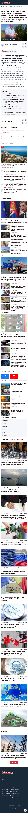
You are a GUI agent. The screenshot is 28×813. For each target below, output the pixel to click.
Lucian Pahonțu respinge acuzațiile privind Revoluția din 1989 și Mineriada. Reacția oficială (19, 228)
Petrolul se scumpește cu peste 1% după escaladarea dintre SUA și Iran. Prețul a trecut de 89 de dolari (12, 626)
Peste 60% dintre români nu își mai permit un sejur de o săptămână (18, 385)
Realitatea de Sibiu (5, 791)
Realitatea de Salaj (5, 795)
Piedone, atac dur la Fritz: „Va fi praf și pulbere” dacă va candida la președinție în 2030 (19, 294)
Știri (6, 6)
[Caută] (21, 2)
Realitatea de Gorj (14, 800)
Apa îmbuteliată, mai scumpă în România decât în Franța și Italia (13, 679)
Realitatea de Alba (15, 793)
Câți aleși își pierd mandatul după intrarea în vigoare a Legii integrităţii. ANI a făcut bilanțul (18, 308)
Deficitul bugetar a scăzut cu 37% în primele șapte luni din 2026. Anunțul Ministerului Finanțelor (14, 598)
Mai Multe (14, 762)
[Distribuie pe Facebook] (25, 44)
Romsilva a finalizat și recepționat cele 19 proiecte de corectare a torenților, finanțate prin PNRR (19, 251)
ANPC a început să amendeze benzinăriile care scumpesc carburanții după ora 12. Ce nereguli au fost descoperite (13, 544)
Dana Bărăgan (23, 753)
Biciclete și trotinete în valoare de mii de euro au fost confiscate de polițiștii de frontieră (12, 464)
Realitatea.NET (4, 787)
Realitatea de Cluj (5, 789)
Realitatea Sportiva (12, 787)
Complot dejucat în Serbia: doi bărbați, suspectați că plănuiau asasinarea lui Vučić (14, 221)
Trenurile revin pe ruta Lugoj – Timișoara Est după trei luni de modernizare (13, 108)
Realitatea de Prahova (6, 793)
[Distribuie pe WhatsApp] (22, 47)
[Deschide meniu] (25, 2)
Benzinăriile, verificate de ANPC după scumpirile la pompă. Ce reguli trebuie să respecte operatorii (15, 95)
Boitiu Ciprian (13, 44)
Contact (3, 777)
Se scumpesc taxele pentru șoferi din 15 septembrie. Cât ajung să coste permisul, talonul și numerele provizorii (18, 357)
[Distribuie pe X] (25, 47)
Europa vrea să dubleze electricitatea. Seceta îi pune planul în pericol (12, 490)
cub (8, 130)
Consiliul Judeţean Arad (17, 130)
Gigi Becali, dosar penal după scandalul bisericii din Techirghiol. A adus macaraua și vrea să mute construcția (18, 301)
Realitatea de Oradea (6, 800)
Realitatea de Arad (22, 460)
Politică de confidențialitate (20, 777)
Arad (3, 130)
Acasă (3, 6)
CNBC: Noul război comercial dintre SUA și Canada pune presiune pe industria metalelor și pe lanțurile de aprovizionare (13, 653)
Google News (5, 139)
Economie (10, 6)
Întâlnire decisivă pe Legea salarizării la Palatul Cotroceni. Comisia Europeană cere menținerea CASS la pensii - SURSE (15, 184)
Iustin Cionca (5, 132)
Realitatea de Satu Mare (6, 797)
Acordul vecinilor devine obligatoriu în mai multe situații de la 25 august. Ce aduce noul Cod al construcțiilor (15, 191)
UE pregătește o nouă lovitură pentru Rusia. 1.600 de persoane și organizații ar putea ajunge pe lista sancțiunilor (13, 571)
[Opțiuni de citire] (25, 810)
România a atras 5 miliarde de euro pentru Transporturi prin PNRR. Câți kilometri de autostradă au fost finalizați (14, 102)
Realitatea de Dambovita (14, 789)
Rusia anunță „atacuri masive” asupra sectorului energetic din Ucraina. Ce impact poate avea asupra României (13, 757)
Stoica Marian (23, 513)
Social (5, 180)
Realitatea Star (20, 787)
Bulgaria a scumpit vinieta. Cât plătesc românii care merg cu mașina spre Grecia (19, 244)
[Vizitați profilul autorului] (2, 45)
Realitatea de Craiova (14, 795)
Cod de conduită (5, 779)
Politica (5, 187)
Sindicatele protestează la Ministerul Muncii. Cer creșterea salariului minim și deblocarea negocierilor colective (15, 171)
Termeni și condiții (9, 777)
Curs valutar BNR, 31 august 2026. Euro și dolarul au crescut (15, 113)
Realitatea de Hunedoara (17, 797)
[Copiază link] (22, 44)
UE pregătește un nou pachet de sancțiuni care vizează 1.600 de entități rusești (13, 705)
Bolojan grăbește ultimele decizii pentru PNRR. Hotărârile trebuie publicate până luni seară (18, 287)
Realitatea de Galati (14, 791)
